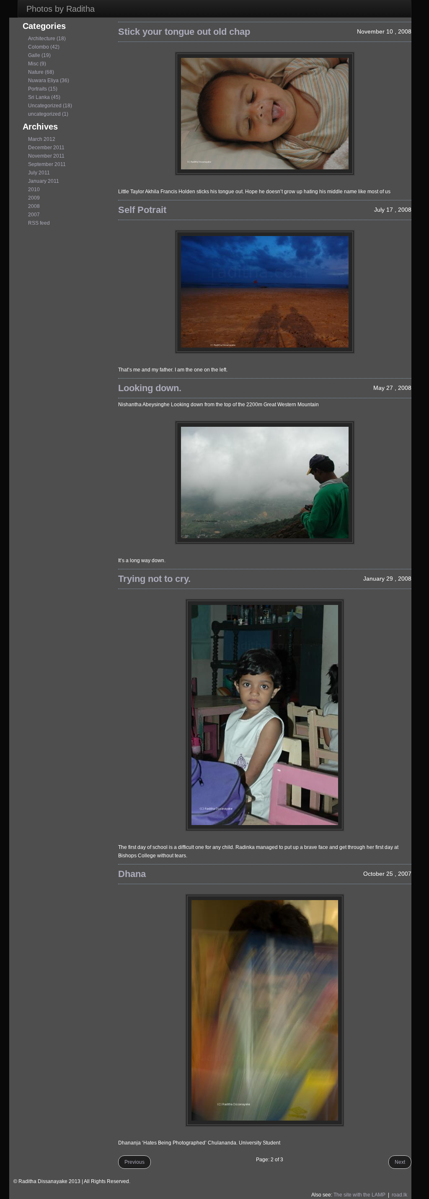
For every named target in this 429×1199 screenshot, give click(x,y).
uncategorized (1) (48, 114)
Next (400, 1162)
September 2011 (47, 164)
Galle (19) (39, 55)
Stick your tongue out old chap (184, 31)
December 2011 (46, 148)
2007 (34, 215)
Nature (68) (41, 72)
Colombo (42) (43, 47)
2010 (34, 189)
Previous (134, 1162)
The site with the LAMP (359, 1195)
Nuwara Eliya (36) (48, 80)
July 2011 (39, 173)
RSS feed (39, 223)
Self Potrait (142, 210)
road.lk (399, 1195)
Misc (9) (37, 64)
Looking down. (149, 388)
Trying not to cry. (154, 579)
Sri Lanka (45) (44, 97)
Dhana (132, 874)
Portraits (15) (42, 89)
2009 (34, 198)
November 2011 (46, 156)
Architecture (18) (47, 39)
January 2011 (43, 181)
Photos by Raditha (60, 8)
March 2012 (41, 139)
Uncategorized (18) (50, 106)
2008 (34, 206)
